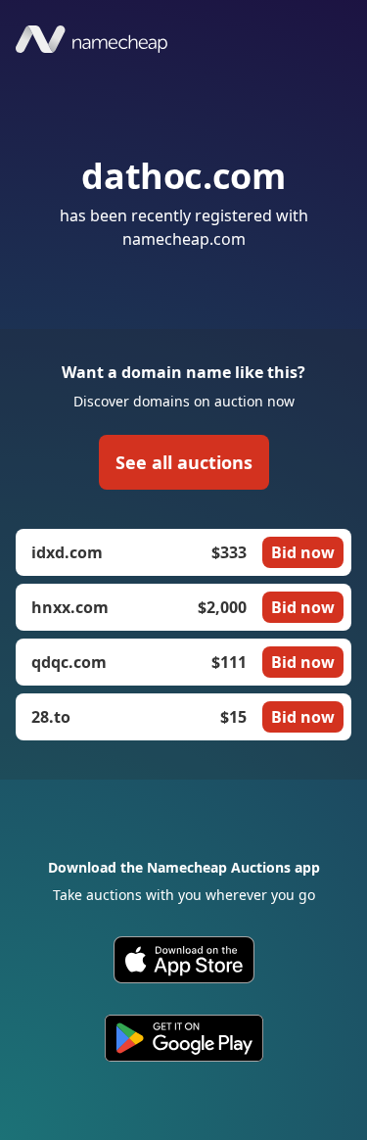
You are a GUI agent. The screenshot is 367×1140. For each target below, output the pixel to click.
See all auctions (183, 462)
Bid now (303, 552)
